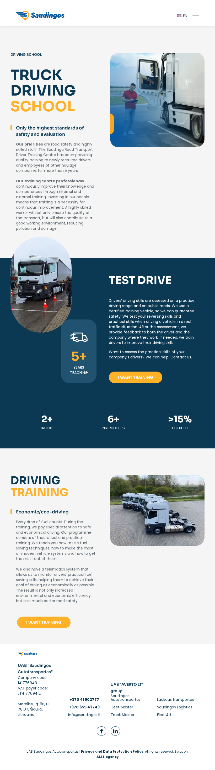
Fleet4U (164, 714)
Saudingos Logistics (174, 707)
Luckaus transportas (175, 699)
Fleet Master (122, 707)
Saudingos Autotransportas (126, 697)
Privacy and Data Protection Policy (112, 751)
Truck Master (123, 714)
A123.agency (107, 756)
